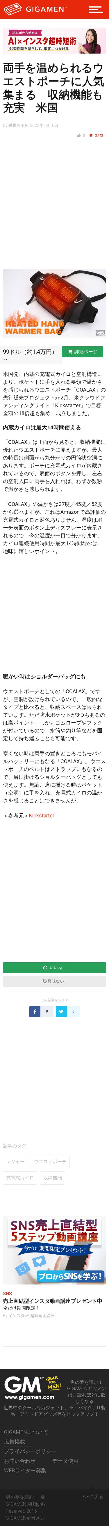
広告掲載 (14, 1442)
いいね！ (57, 967)
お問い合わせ (19, 1461)
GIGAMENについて (26, 1432)
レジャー (15, 1161)
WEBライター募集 (25, 1470)
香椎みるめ (18, 125)
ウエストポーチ (50, 1161)
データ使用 (65, 1461)
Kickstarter (41, 815)
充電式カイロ (20, 1178)
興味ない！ (57, 981)
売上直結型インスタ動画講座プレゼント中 (52, 1301)
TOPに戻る (92, 1496)
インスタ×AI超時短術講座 (31, 1315)
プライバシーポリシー (30, 1451)
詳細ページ (86, 351)
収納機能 (52, 1178)
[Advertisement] (54, 208)
